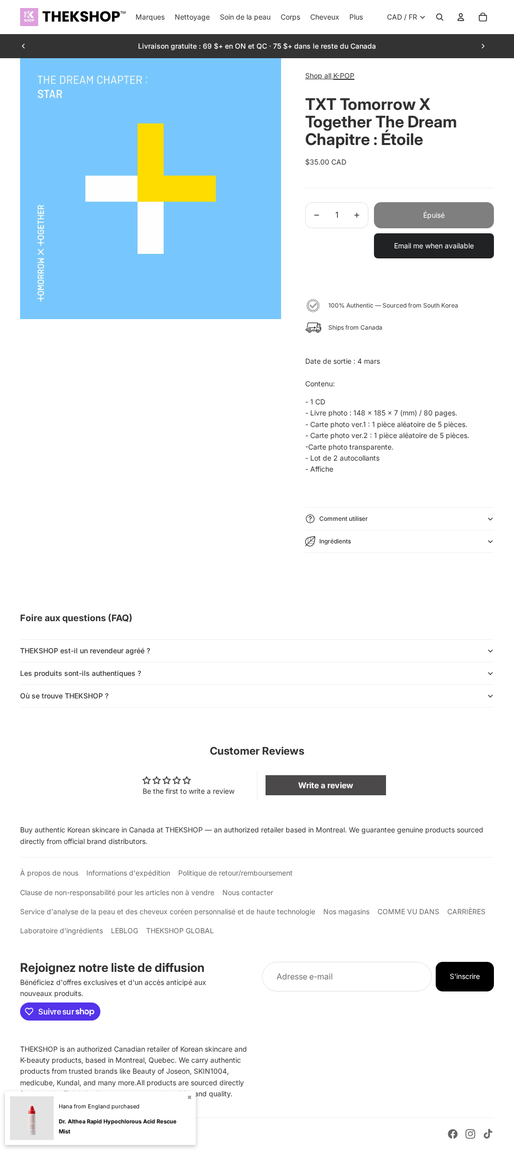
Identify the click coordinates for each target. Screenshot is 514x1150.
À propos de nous (49, 873)
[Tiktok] (488, 1134)
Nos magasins (346, 911)
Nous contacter (247, 892)
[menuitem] (356, 17)
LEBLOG (124, 930)
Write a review (325, 785)
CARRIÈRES (466, 911)
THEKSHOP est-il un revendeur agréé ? (85, 650)
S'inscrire (465, 976)
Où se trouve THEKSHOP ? (64, 695)
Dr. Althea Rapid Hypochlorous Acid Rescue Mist (118, 1126)
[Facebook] (453, 1134)
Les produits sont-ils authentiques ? (80, 673)
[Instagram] (470, 1134)
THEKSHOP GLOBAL (180, 930)
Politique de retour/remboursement (235, 873)
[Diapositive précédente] (24, 46)
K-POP (343, 75)
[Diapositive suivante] (483, 46)
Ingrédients (335, 541)
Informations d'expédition (128, 873)
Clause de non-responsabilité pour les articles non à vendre (117, 892)
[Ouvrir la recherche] (440, 17)
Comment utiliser (343, 518)
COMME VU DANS (408, 911)
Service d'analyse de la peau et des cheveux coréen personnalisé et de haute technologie (167, 911)
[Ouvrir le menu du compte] (461, 17)
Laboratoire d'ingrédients (61, 930)
